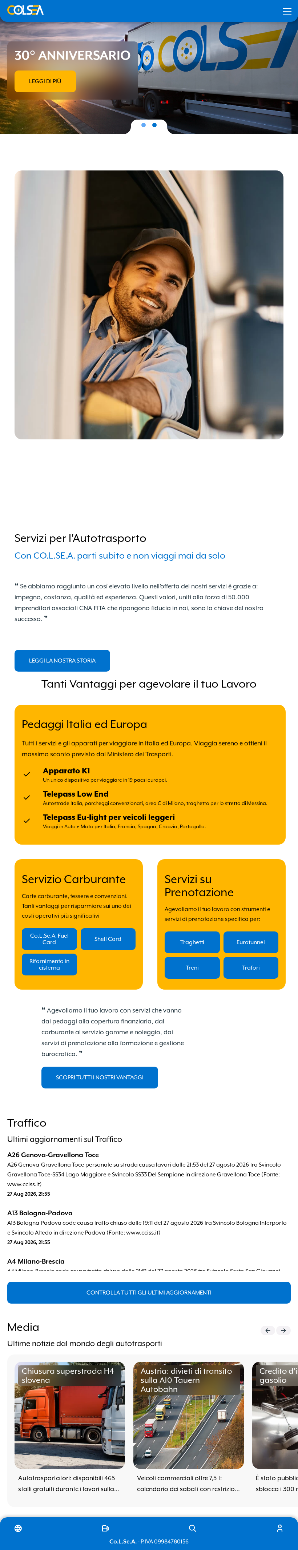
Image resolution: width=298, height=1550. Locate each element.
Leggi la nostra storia (62, 660)
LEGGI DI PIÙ (45, 81)
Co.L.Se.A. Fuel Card (49, 939)
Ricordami (180, 121)
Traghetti (192, 942)
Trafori (251, 968)
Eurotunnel (251, 942)
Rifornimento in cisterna (49, 964)
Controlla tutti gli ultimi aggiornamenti (149, 1292)
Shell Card (107, 939)
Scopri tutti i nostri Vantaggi (100, 1077)
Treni (192, 968)
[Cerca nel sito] (192, 1528)
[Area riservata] (280, 1528)
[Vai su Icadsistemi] (105, 1528)
